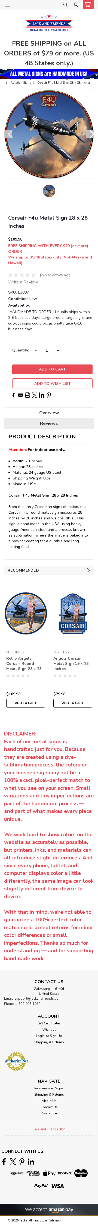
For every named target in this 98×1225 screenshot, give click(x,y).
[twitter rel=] (13, 1161)
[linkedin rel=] (30, 1161)
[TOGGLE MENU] (7, 5)
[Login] (76, 5)
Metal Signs (26, 78)
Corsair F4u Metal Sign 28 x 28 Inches (63, 83)
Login (40, 1036)
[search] (65, 5)
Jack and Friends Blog (49, 1129)
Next (90, 134)
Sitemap (54, 1220)
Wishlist (49, 1029)
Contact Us (49, 1107)
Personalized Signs (49, 1088)
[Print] (27, 395)
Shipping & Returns (49, 1042)
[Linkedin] (41, 395)
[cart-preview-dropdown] (87, 4)
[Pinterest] (48, 395)
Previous (8, 134)
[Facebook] (13, 395)
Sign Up (56, 1036)
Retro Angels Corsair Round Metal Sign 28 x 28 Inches (24, 664)
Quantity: (20, 350)
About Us (49, 1101)
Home (8, 78)
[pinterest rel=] (22, 1161)
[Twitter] (34, 395)
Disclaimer (49, 1113)
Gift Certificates (49, 1023)
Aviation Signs (21, 83)
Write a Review (23, 282)
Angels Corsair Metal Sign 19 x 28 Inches (71, 663)
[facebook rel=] (4, 1161)
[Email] (20, 395)
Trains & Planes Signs (56, 78)
